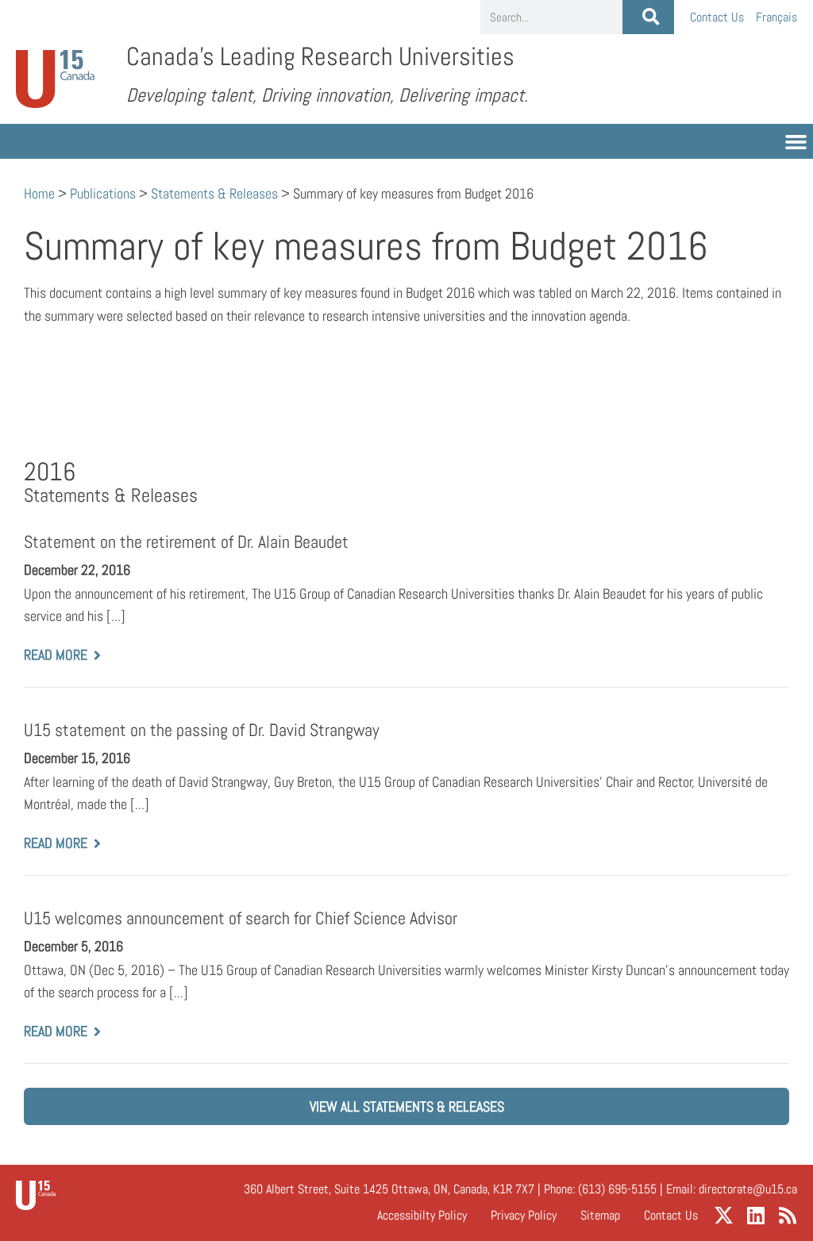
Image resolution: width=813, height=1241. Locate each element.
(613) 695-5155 (617, 1189)
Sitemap (600, 1215)
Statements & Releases (214, 193)
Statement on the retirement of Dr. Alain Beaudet (186, 542)
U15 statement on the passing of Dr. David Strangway (202, 730)
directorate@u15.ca (748, 1189)
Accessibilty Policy (422, 1215)
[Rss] (787, 1215)
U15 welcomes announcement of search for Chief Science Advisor (240, 918)
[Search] (648, 17)
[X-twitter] (724, 1215)
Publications (103, 193)
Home (39, 193)
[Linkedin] (755, 1215)
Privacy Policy (524, 1215)
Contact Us (717, 17)
